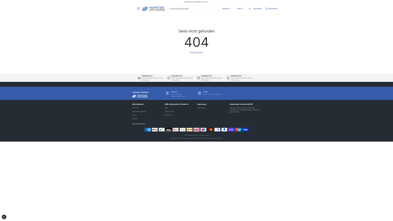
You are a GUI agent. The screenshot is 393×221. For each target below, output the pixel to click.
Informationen (138, 104)
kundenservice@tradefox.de (212, 94)
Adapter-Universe (193, 135)
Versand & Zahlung (138, 111)
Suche (134, 115)
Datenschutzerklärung (186, 138)
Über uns (135, 108)
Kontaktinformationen (209, 138)
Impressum (201, 104)
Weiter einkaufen (196, 52)
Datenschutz (169, 111)
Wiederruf (168, 115)
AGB (166, 108)
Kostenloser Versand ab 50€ (241, 104)
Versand (199, 138)
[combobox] (192, 8)
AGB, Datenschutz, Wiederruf (176, 104)
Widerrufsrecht (174, 138)
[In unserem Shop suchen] (214, 8)
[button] (138, 9)
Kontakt (134, 119)
